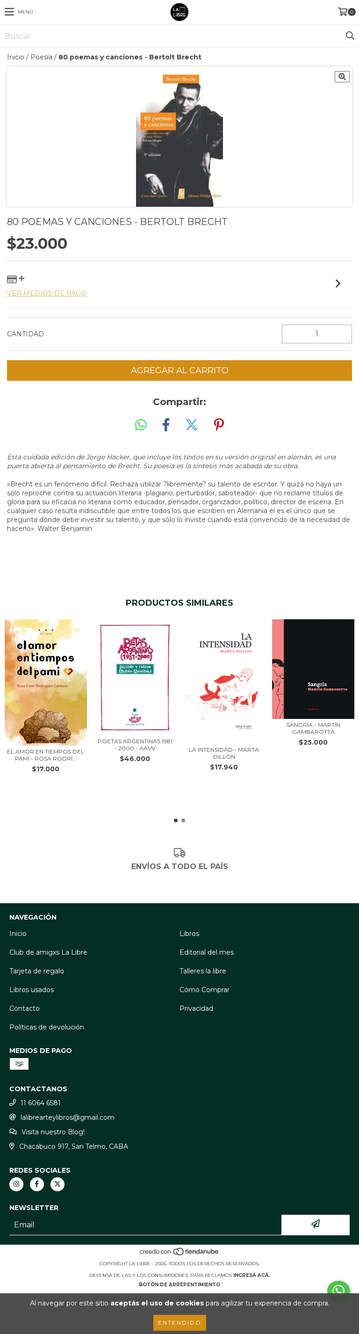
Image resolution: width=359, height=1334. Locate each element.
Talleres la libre (203, 971)
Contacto (24, 1008)
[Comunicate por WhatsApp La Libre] (338, 1291)
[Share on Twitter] (192, 425)
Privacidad (196, 1008)
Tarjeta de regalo (36, 971)
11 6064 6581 (41, 1103)
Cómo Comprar (205, 990)
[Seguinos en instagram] (16, 1184)
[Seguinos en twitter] (57, 1184)
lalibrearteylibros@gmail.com (68, 1117)
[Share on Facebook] (166, 425)
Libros (189, 933)
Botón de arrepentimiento (179, 1285)
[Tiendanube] (180, 1254)
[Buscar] (349, 36)
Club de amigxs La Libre (48, 952)
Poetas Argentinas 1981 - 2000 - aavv (135, 745)
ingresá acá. (251, 1275)
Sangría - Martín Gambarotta (313, 728)
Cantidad (25, 334)
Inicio (15, 57)
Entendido (179, 1322)
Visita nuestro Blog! (53, 1132)
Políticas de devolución (46, 1027)
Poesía (41, 57)
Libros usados (31, 990)
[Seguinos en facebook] (37, 1184)
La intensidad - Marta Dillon (224, 753)
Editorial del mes (207, 952)
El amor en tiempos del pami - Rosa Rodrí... (45, 755)
